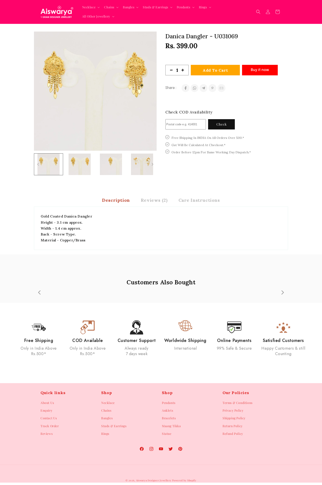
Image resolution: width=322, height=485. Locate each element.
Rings (105, 434)
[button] (91, 7)
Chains (106, 410)
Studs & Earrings (114, 426)
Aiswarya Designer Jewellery (154, 480)
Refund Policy (233, 434)
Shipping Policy (234, 418)
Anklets (167, 410)
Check (221, 124)
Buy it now (260, 70)
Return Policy (233, 426)
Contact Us (49, 418)
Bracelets (169, 418)
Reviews (47, 434)
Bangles (107, 418)
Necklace (108, 403)
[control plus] (184, 70)
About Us (47, 403)
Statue (167, 434)
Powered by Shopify (184, 480)
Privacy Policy (233, 410)
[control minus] (169, 70)
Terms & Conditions (238, 403)
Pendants (168, 403)
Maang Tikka (171, 426)
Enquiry (46, 410)
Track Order (50, 426)
